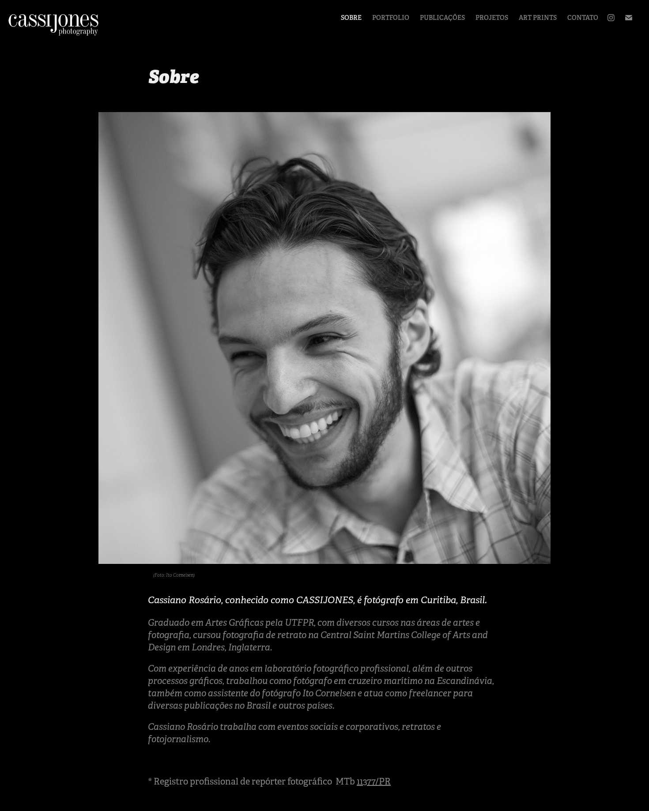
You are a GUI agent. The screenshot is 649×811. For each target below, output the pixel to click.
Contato (582, 18)
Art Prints (538, 18)
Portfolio (390, 18)
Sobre (351, 18)
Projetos (491, 18)
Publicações (442, 18)
